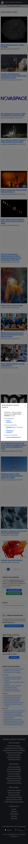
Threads (8, 432)
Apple (8, 420)
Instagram (9, 430)
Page (14, 427)
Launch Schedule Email (13, 437)
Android (8, 422)
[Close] (26, 406)
